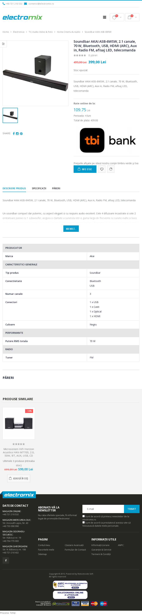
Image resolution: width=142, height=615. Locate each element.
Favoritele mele (46, 549)
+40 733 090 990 (11, 526)
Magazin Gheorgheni (15, 546)
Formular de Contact (75, 549)
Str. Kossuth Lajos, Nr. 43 (15, 523)
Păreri (56, 188)
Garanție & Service (101, 549)
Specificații (39, 188)
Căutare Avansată (74, 545)
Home (6, 31)
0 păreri (92, 55)
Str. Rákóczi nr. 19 (12, 537)
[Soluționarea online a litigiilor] (71, 595)
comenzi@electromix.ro (41, 3)
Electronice (18, 31)
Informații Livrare (100, 545)
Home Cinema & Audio (68, 31)
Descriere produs (14, 188)
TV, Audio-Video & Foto (41, 31)
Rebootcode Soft (85, 573)
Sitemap (42, 554)
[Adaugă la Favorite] (101, 169)
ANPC (121, 545)
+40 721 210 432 (11, 552)
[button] (117, 17)
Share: (7, 133)
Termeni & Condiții (101, 554)
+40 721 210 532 (14, 3)
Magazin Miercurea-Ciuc (16, 519)
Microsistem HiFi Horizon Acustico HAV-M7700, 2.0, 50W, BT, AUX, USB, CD (18, 452)
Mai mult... (71, 228)
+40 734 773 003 (11, 541)
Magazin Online (12, 511)
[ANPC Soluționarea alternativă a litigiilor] (71, 585)
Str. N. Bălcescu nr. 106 (14, 549)
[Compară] (110, 169)
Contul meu (44, 545)
